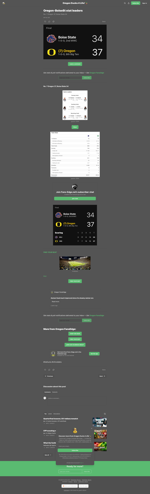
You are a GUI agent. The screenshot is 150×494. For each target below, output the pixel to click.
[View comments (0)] (49, 21)
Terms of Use (76, 456)
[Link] (41, 329)
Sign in (144, 3)
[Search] (125, 3)
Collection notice (83, 481)
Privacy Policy (63, 456)
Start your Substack (70, 486)
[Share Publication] (128, 3)
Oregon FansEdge (97, 73)
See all (47, 455)
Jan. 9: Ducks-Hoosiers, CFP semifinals (54, 421)
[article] (75, 422)
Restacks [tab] (54, 392)
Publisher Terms (86, 480)
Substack (66, 490)
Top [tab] (45, 414)
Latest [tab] (50, 414)
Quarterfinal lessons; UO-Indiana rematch (60, 419)
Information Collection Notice (70, 458)
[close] (91, 428)
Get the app (94, 354)
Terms (75, 481)
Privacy (70, 481)
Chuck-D (52, 423)
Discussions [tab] (56, 414)
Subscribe (135, 3)
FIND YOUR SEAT (50, 252)
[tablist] (50, 392)
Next (101, 376)
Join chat (75, 198)
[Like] (45, 21)
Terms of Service (84, 454)
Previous (50, 376)
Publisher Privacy (76, 480)
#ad (44, 276)
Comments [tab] (47, 392)
